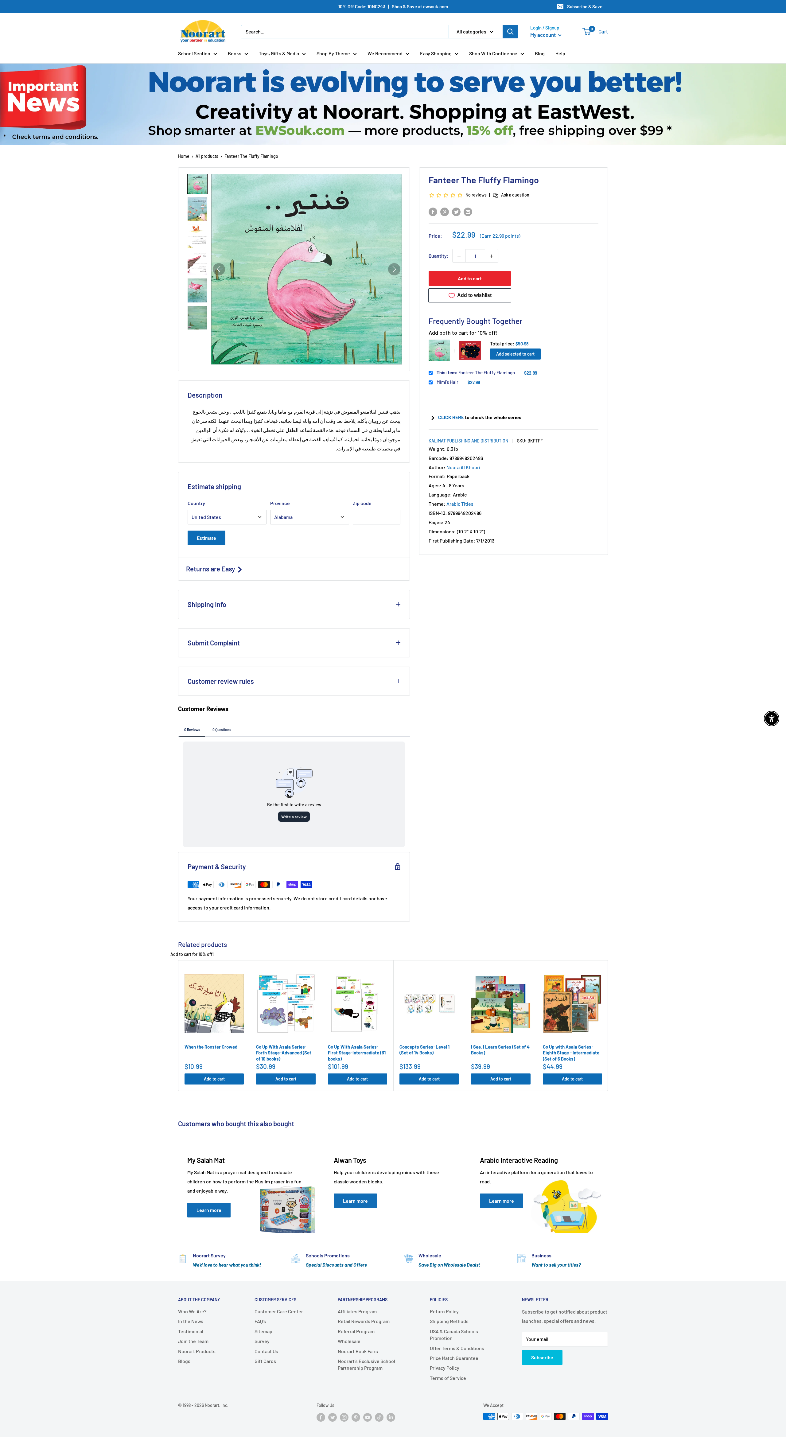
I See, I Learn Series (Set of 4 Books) (500, 1050)
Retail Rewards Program (364, 1321)
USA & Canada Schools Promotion (454, 1334)
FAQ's (260, 1321)
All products (207, 156)
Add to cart (470, 279)
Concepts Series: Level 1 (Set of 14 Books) (424, 1050)
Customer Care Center (279, 1311)
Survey (262, 1341)
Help (560, 53)
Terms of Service (448, 1378)
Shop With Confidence (493, 53)
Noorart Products (197, 1351)
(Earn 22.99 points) (500, 236)
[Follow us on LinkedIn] (391, 1417)
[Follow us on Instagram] (344, 1417)
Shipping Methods (449, 1321)
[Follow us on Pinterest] (356, 1417)
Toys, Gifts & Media (279, 53)
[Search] (510, 31)
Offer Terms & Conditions (457, 1348)
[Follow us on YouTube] (367, 1417)
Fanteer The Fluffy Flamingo (476, 373)
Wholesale (349, 1341)
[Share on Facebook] (433, 211)
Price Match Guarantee (454, 1358)
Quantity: (439, 256)
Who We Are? (192, 1311)
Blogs (184, 1361)
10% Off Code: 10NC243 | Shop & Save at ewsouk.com (393, 6)
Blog (540, 53)
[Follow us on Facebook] (321, 1417)
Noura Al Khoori (463, 467)
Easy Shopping (436, 53)
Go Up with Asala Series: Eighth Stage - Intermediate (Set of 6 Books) (571, 1052)
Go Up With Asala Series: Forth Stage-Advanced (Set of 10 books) (283, 1052)
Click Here (451, 417)
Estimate (206, 538)
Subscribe (542, 1357)
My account (543, 35)
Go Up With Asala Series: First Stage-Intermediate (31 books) (357, 1052)
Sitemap (263, 1331)
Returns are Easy (211, 569)
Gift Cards (265, 1361)
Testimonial (190, 1331)
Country (196, 503)
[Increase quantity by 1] (491, 256)
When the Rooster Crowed (211, 1047)
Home (183, 156)
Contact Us (266, 1351)
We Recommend (385, 53)
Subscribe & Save (584, 6)
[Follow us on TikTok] (379, 1417)
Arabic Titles (459, 504)
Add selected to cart (515, 354)
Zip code (362, 503)
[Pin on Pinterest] (444, 211)
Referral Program (356, 1331)
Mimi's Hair (447, 382)
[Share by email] (468, 211)
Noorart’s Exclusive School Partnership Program (366, 1364)
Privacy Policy (444, 1368)
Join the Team (193, 1341)
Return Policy (444, 1311)
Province (280, 503)
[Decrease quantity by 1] (459, 256)
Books (234, 53)
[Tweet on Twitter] (456, 211)
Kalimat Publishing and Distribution (468, 440)
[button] (197, 184)
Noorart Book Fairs (358, 1351)
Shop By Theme (333, 53)
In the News (190, 1321)
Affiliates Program (357, 1311)
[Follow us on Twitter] (332, 1417)
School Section (194, 53)
